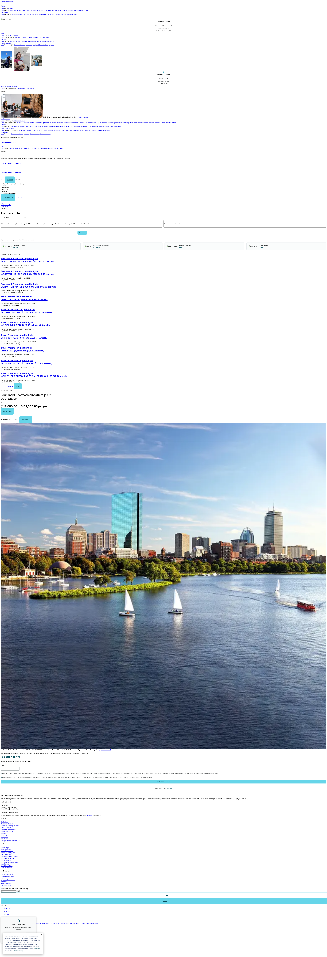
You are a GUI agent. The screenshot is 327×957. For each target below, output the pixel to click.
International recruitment (85, 126)
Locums (3, 86)
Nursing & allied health (22, 126)
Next (18, 386)
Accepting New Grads (9, 193)
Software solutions (19, 121)
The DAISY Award (6, 827)
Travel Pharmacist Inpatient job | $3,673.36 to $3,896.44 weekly (24, 336)
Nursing (10, 9)
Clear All (10, 180)
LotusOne (35, 123)
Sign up (18, 163)
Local (2, 34)
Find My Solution (6, 884)
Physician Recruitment (8, 880)
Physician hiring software (34, 130)
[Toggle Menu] (1, 5)
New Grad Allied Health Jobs (9, 862)
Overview (12, 10)
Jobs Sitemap (5, 864)
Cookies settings (18, 951)
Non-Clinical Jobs (6, 855)
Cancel (19, 197)
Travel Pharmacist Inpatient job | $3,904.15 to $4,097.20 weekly (24, 298)
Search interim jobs (28, 88)
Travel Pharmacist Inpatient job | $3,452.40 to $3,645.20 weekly (34, 374)
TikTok (6, 920)
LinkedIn (6, 914)
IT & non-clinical (25, 37)
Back (2, 9)
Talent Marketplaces (7, 876)
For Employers (5, 119)
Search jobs (19, 10)
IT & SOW (42, 126)
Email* (3, 766)
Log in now (169, 788)
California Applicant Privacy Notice (99, 773)
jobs (15, 247)
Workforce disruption (70, 126)
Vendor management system (52, 130)
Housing (62, 10)
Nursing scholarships (78, 10)
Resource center (45, 134)
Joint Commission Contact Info (88, 923)
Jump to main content (7, 2)
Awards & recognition (56, 148)
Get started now (163, 782)
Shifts (106, 123)
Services (3, 124)
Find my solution (35, 134)
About (3, 146)
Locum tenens (34, 126)
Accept (41, 934)
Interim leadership (58, 126)
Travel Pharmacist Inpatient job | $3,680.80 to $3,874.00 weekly (22, 349)
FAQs (86, 10)
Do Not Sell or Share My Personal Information (64, 923)
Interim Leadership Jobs (8, 853)
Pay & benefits (27, 10)
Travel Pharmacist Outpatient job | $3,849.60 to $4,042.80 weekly (26, 311)
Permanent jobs (6, 43)
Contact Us (4, 822)
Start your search (83, 117)
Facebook (7, 908)
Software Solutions (7, 874)
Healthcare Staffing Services (10, 826)
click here (89, 815)
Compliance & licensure (52, 10)
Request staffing (8, 142)
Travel (3, 7)
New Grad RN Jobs (6, 860)
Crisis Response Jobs (7, 858)
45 (13, 386)
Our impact (27, 148)
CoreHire (133, 123)
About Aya (11, 148)
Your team (68, 10)
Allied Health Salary (6, 868)
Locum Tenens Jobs (7, 851)
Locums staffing (67, 130)
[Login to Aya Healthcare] (24, 170)
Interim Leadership (11, 86)
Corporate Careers (7, 824)
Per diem (3, 39)
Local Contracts (13, 35)
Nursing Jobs (5, 847)
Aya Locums (4, 837)
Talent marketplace (17, 134)
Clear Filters (82, 238)
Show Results (8, 197)
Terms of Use (114, 773)
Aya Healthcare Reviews (8, 829)
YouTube (7, 917)
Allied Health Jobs (6, 849)
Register (51, 41)
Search (82, 233)
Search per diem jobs (22, 41)
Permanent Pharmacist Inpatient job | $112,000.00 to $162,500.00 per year (27, 260)
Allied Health (4, 12)
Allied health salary (41, 14)
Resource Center (6, 885)
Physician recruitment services (100, 130)
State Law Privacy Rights (42, 923)
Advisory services (115, 126)
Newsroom (46, 148)
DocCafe (162, 123)
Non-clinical (48, 126)
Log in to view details (105, 750)
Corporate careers (37, 148)
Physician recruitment (7, 128)
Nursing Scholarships (7, 831)
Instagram (7, 911)
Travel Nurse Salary (7, 866)
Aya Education (5, 839)
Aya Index (3, 882)
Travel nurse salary (38, 10)
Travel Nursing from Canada (9, 856)
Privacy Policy (36, 948)
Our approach (19, 148)
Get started (7, 411)
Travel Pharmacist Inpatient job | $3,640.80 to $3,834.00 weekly (26, 362)
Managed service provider (101, 126)
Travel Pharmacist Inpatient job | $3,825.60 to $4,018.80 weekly (25, 323)
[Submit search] (18, 891)
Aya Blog (3, 833)
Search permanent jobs (27, 45)
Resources (4, 132)
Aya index (26, 134)
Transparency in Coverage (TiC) (11, 841)
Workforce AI (74, 123)
